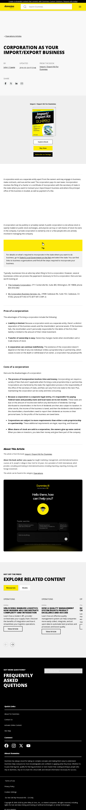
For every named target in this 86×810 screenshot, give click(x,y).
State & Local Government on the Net (35, 257)
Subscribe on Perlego (43, 154)
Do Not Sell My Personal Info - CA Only (18, 798)
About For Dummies (11, 714)
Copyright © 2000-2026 (12, 802)
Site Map (7, 731)
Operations (38, 473)
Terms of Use (9, 781)
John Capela (27, 460)
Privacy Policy (9, 786)
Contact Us (8, 720)
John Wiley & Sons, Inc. (32, 802)
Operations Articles (13, 36)
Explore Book (43, 142)
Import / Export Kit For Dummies (49, 68)
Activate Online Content (13, 725)
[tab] (11, 588)
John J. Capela (9, 67)
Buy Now (43, 148)
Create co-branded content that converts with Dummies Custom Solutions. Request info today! (43, 1)
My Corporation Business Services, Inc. (24, 294)
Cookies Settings (10, 792)
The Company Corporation (19, 285)
